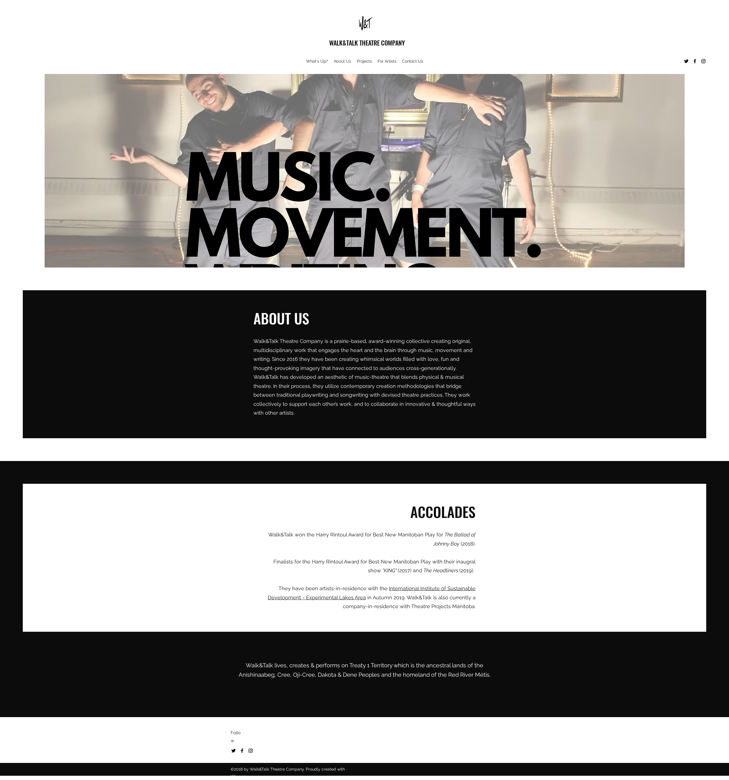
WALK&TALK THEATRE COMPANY (367, 42)
